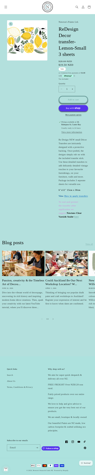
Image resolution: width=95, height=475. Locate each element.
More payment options (73, 115)
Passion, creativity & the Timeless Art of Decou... (23, 282)
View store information (71, 132)
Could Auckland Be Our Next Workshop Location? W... (63, 282)
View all (89, 244)
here (76, 217)
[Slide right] (53, 319)
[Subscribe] (37, 447)
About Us (11, 381)
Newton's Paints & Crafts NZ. (43, 470)
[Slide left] (41, 319)
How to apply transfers (76, 196)
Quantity (62, 84)
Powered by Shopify (61, 470)
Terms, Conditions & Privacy (20, 387)
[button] (6, 7)
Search (10, 375)
